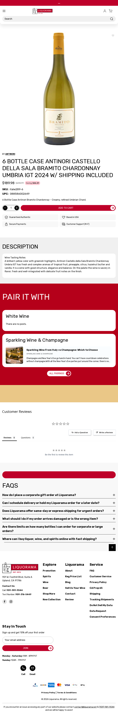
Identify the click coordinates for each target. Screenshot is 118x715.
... (59, 2)
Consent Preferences (103, 616)
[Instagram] (11, 601)
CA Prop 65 (96, 588)
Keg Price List (73, 576)
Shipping (95, 593)
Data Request (98, 611)
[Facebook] (4, 601)
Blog (68, 582)
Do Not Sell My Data (101, 605)
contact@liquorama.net (85, 707)
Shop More (49, 593)
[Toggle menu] (4, 11)
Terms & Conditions (67, 693)
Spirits (47, 576)
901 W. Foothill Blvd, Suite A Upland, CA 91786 (17, 579)
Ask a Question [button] (81, 432)
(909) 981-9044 (106, 707)
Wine (45, 582)
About (69, 570)
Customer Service (100, 576)
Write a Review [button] (106, 432)
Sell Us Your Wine (75, 588)
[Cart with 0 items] (112, 11)
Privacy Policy (98, 582)
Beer (45, 588)
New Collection (52, 599)
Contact (70, 593)
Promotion (49, 570)
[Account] (104, 11)
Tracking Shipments (102, 599)
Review (69, 599)
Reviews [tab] (7, 437)
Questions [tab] (26, 437)
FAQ (92, 570)
